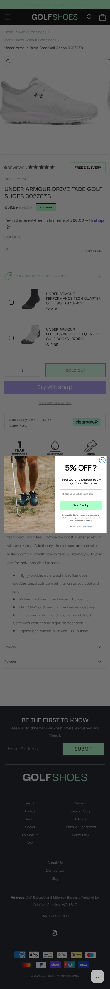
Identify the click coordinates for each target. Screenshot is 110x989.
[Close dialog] (102, 460)
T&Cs (90, 526)
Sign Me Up (81, 505)
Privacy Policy (81, 526)
